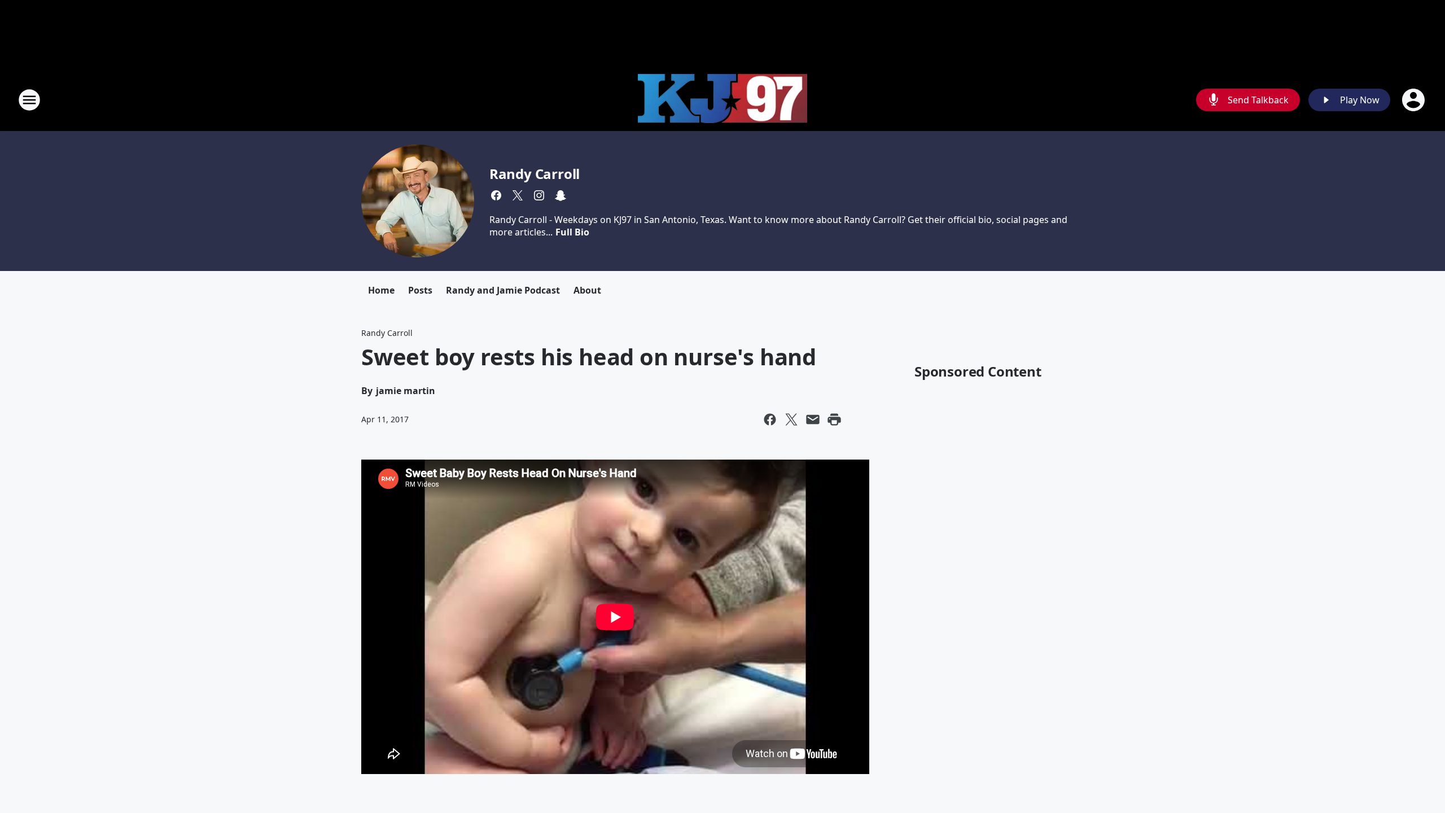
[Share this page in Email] (813, 419)
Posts (420, 290)
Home (381, 290)
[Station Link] (722, 100)
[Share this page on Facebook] (770, 419)
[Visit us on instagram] (539, 195)
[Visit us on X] (517, 195)
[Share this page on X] (791, 419)
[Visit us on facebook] (496, 195)
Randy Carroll (534, 173)
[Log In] (1414, 100)
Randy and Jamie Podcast (503, 290)
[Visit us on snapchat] (560, 195)
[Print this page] (834, 419)
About (587, 290)
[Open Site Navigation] (29, 100)
